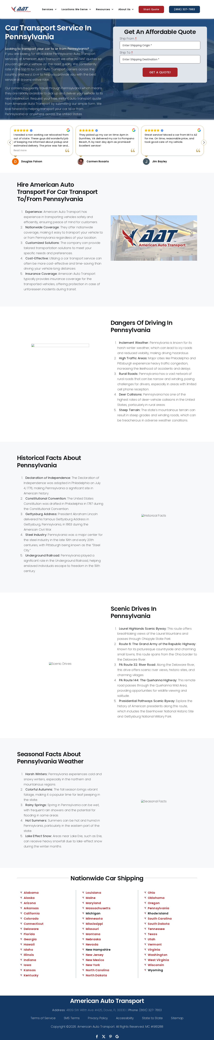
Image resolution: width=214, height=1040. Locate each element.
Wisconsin (156, 965)
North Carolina (97, 970)
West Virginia (158, 960)
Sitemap (177, 1018)
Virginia (154, 949)
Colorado (31, 918)
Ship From (128, 39)
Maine (90, 898)
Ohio (151, 893)
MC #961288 (154, 1026)
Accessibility (125, 1018)
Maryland (93, 903)
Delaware (31, 929)
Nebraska (93, 939)
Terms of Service (43, 1018)
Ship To (126, 53)
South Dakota (159, 924)
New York (93, 965)
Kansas (30, 970)
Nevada (92, 944)
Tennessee (156, 929)
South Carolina (160, 918)
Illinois (29, 955)
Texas (152, 934)
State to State (152, 1018)
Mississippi (94, 924)
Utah (151, 939)
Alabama (31, 893)
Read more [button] (20, 150)
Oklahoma (156, 898)
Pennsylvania (158, 908)
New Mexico (95, 960)
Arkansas (31, 908)
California (32, 913)
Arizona (30, 903)
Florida (29, 934)
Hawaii (29, 944)
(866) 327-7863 (150, 1010)
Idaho (28, 949)
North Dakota (96, 975)
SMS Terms (72, 1018)
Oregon (154, 903)
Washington (158, 955)
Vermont (155, 944)
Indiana (30, 960)
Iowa (27, 965)
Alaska (29, 898)
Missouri (92, 929)
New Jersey (95, 955)
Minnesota (94, 918)
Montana (93, 934)
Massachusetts (98, 908)
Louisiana (93, 893)
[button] (203, 142)
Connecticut (34, 924)
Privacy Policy (98, 1018)
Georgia (30, 939)
